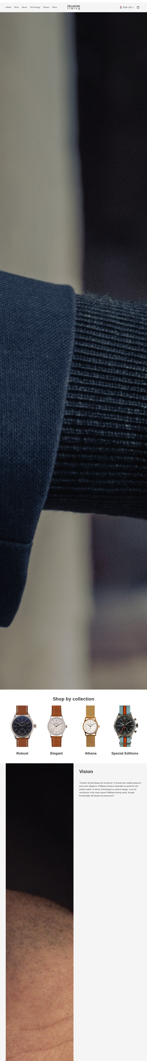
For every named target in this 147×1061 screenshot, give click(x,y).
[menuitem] (54, 7)
